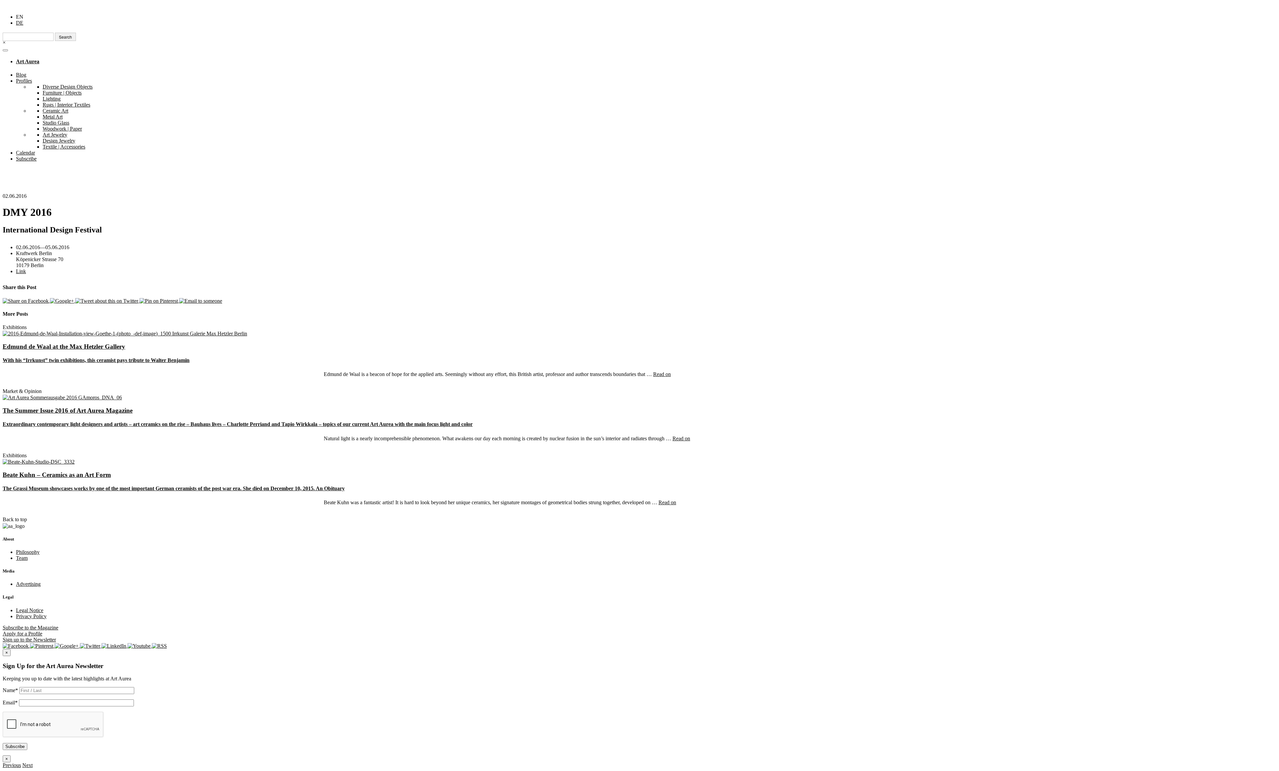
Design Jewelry (59, 141)
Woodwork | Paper (62, 129)
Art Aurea (27, 61)
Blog (21, 75)
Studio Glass (56, 123)
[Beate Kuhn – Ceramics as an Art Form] (39, 461)
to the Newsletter (29, 639)
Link (21, 271)
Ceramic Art (55, 111)
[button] (12, 765)
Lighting (52, 99)
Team (22, 558)
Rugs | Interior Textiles (66, 105)
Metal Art (53, 117)
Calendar (25, 153)
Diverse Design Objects (68, 87)
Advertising (28, 584)
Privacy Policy (31, 616)
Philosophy (28, 552)
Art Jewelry (55, 135)
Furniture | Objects (62, 93)
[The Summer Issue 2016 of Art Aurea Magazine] (62, 397)
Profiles (24, 81)
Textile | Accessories (64, 147)
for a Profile (22, 633)
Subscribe (26, 159)
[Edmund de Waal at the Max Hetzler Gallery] (125, 333)
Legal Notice (29, 610)
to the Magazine (30, 627)
